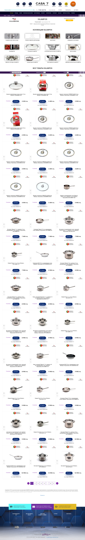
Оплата (60, 10)
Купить (16, 101)
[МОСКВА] (17, 3)
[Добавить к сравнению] (4, 89)
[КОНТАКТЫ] (30, 3)
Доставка (76, 10)
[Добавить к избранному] (4, 92)
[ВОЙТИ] (24, 3)
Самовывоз (68, 10)
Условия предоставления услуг (52, 537)
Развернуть (42, 495)
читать (69, 20)
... (47, 483)
